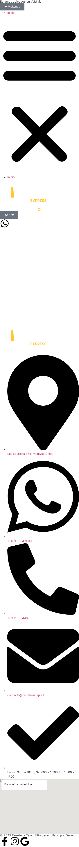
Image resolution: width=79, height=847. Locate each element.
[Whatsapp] (4, 223)
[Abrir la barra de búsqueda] (39, 209)
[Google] (24, 841)
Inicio (11, 12)
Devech (71, 835)
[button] (39, 95)
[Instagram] (14, 841)
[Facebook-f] (4, 841)
